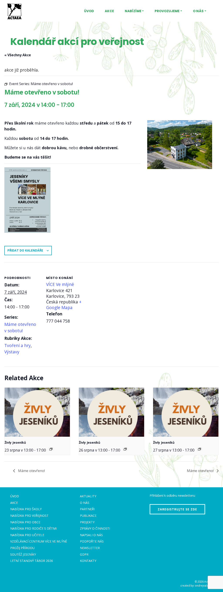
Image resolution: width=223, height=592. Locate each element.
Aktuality (88, 496)
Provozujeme (167, 11)
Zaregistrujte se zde (177, 509)
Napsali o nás (91, 535)
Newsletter (90, 548)
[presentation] (37, 412)
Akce (109, 11)
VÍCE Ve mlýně (60, 284)
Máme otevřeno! (31, 470)
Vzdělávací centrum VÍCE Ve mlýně (38, 541)
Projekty (87, 522)
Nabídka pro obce (25, 522)
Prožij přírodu (22, 548)
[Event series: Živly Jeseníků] (50, 449)
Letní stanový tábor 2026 (31, 561)
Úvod (89, 11)
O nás (198, 11)
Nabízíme (133, 11)
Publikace (88, 515)
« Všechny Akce (17, 55)
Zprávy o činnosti (95, 528)
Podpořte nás (92, 541)
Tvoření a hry (17, 345)
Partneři (87, 509)
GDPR (84, 554)
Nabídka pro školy (26, 509)
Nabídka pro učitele (27, 535)
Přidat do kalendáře (25, 250)
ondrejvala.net (204, 585)
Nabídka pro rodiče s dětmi (33, 528)
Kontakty (88, 561)
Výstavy (11, 352)
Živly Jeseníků (15, 442)
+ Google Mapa (63, 304)
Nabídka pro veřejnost (29, 515)
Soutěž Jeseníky (23, 554)
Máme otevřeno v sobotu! (20, 327)
